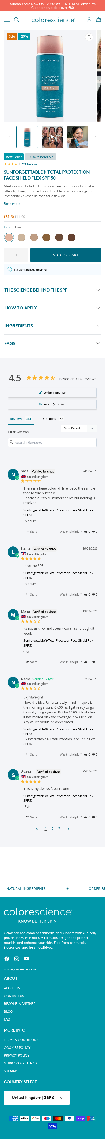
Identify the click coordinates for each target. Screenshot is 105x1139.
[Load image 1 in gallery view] (27, 137)
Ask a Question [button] (55, 404)
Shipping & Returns (20, 1063)
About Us (12, 988)
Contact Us (14, 996)
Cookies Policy (17, 1047)
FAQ (7, 1019)
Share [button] (33, 532)
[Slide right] (95, 136)
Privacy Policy (16, 1055)
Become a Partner (20, 1003)
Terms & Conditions (21, 1040)
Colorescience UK (25, 969)
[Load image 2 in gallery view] (77, 137)
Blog (8, 1011)
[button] (7, 20)
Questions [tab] (49, 418)
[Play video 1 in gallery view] (52, 137)
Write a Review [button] (55, 392)
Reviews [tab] (16, 418)
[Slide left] (9, 136)
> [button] (68, 828)
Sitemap (10, 1071)
